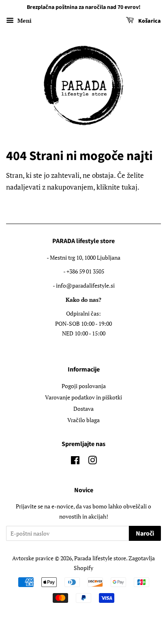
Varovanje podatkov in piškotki (83, 397)
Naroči (145, 533)
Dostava (83, 408)
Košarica (149, 21)
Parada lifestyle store (100, 558)
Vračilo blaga (83, 420)
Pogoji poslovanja (84, 386)
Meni (24, 20)
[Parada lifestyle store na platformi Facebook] (75, 461)
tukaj (129, 187)
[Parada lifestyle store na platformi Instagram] (92, 461)
